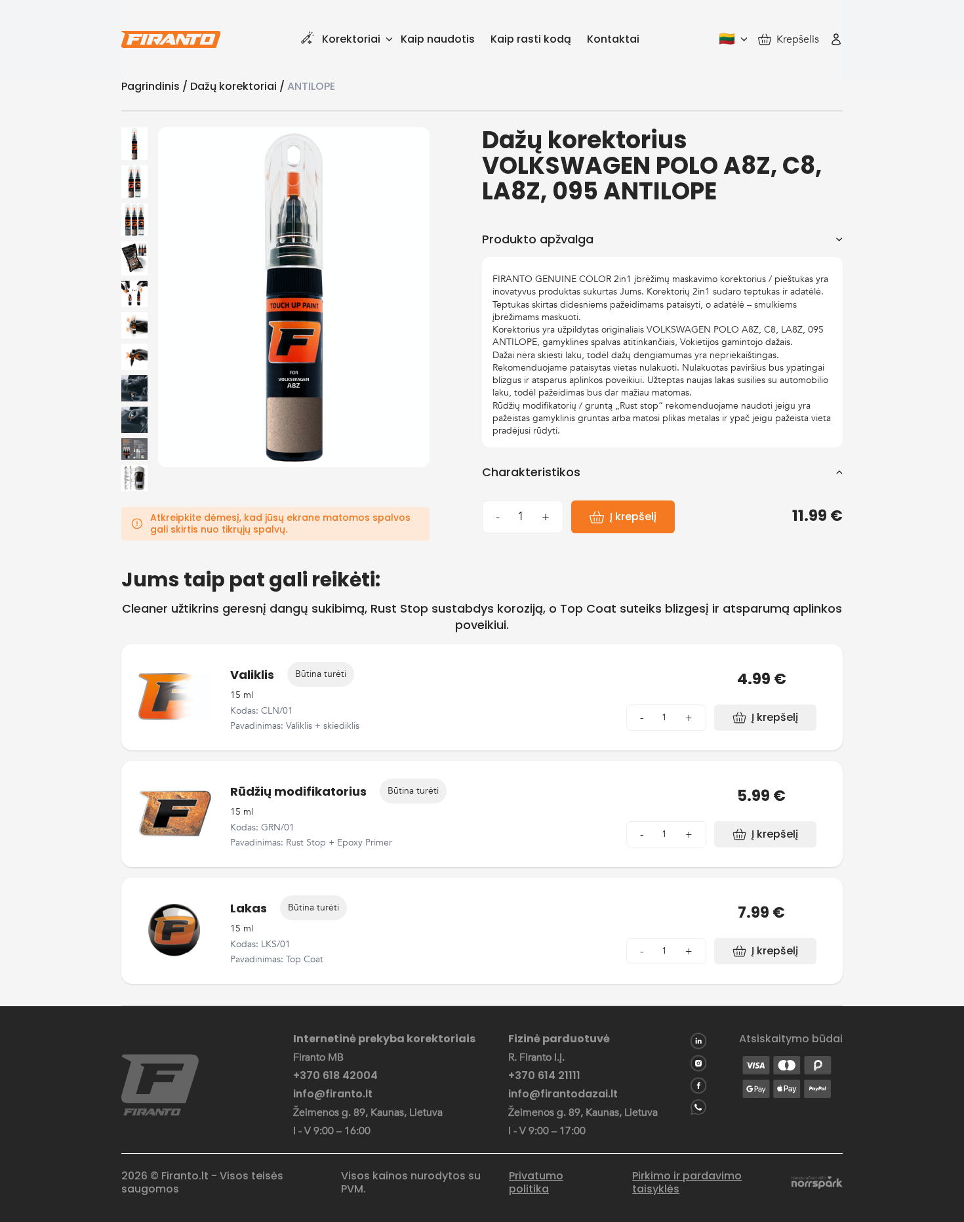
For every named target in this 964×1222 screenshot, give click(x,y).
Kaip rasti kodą (531, 39)
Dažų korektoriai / (238, 86)
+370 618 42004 (335, 1075)
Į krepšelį (633, 516)
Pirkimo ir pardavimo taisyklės (687, 1183)
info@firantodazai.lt (563, 1094)
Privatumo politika (536, 1183)
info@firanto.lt (332, 1094)
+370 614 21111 (544, 1075)
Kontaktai (613, 39)
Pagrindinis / (155, 86)
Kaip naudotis (438, 39)
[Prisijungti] (836, 39)
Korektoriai (351, 39)
